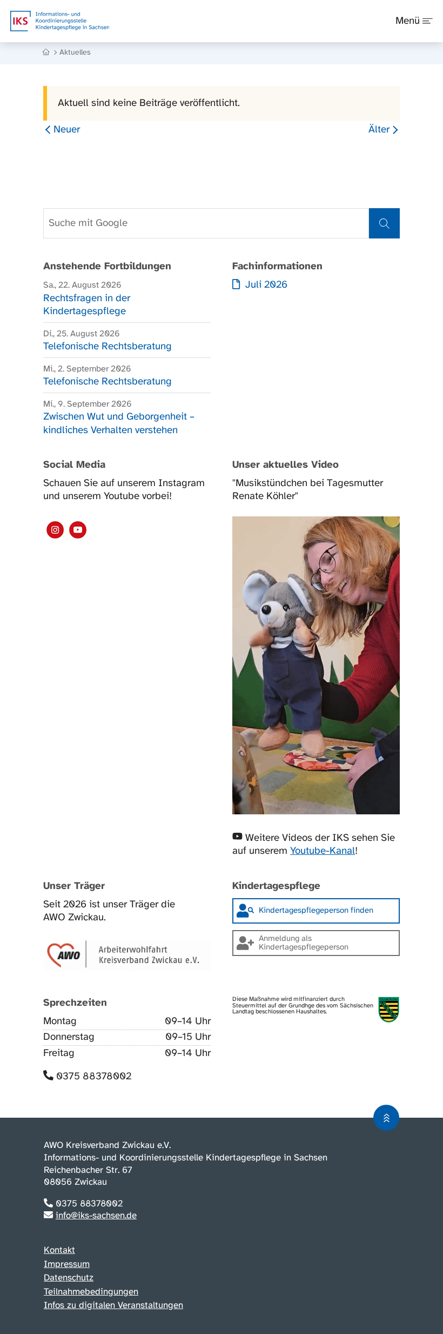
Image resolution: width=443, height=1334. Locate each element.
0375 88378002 (93, 1076)
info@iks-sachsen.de (96, 1215)
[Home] (47, 53)
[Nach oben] (386, 1118)
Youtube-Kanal (322, 851)
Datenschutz (68, 1278)
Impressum (67, 1264)
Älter (379, 129)
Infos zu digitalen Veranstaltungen (113, 1305)
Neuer (66, 129)
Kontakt (59, 1250)
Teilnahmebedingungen (91, 1292)
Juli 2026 (265, 285)
